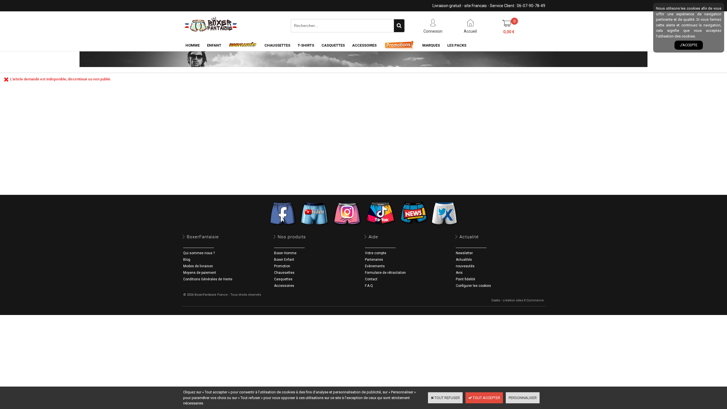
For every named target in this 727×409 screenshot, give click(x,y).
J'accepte (688, 45)
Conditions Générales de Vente (207, 279)
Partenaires (374, 260)
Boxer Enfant (284, 260)
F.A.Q (369, 286)
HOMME (192, 45)
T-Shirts (306, 45)
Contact (371, 279)
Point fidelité (465, 279)
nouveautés (465, 266)
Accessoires (284, 286)
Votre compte (375, 253)
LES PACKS (456, 45)
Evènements (375, 266)
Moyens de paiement (199, 273)
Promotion (282, 266)
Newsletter (464, 253)
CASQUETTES (333, 45)
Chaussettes (284, 273)
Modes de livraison (198, 266)
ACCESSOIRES (364, 45)
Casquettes (283, 279)
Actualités (464, 260)
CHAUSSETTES (277, 45)
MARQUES (431, 45)
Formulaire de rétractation (385, 273)
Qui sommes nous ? (199, 253)
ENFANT (214, 45)
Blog (186, 260)
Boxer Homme (285, 253)
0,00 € (508, 32)
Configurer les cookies (473, 286)
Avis (459, 273)
